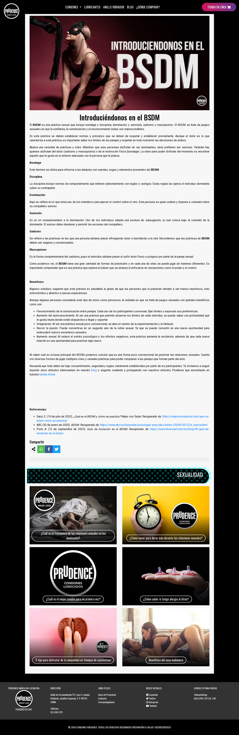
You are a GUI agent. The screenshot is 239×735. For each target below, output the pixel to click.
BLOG (130, 7)
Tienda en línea (217, 7)
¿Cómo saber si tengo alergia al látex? (166, 599)
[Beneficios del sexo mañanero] (165, 637)
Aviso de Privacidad (107, 694)
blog (94, 370)
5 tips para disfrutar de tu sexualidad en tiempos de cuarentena (73, 660)
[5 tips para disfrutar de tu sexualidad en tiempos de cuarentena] (73, 637)
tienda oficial (47, 374)
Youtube (153, 705)
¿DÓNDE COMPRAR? (148, 7)
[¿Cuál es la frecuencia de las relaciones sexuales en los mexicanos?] (73, 515)
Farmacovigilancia (106, 702)
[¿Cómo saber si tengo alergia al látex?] (165, 576)
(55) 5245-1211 (201, 698)
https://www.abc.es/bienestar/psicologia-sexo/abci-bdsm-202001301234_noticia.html (153, 425)
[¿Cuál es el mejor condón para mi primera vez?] (73, 576)
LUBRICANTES (92, 7)
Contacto (102, 698)
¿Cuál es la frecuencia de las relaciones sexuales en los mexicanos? (73, 535)
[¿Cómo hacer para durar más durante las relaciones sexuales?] (165, 515)
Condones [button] (72, 7)
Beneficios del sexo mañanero (166, 660)
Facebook (153, 694)
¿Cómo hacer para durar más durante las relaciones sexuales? (165, 538)
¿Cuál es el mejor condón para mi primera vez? (73, 599)
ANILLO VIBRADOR (113, 7)
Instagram (153, 702)
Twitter (152, 698)
